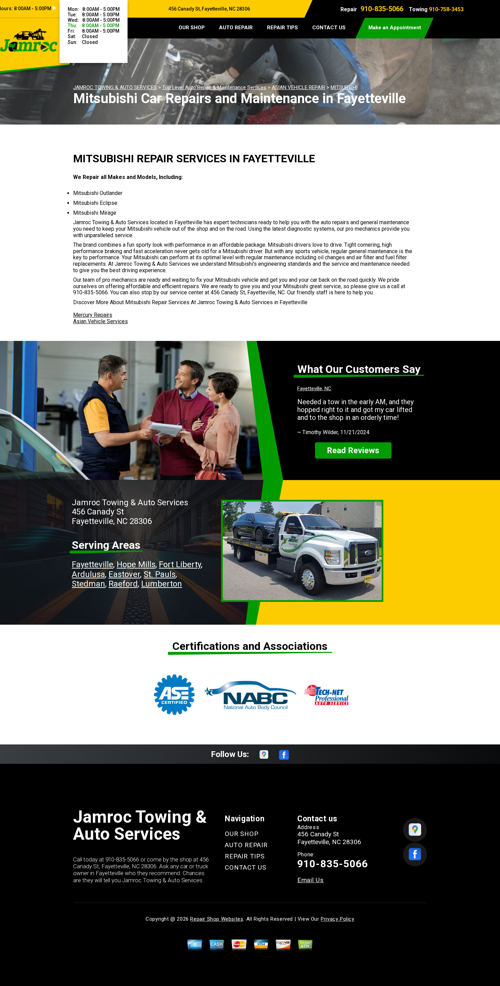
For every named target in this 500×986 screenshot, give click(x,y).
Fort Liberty (180, 564)
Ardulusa (88, 574)
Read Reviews (353, 450)
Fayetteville (92, 564)
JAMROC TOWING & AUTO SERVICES (115, 87)
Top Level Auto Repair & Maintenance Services (214, 87)
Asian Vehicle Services (100, 321)
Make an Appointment (394, 27)
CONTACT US (329, 27)
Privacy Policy (337, 919)
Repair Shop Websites (216, 919)
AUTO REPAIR (236, 27)
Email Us (310, 880)
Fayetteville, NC (314, 388)
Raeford (123, 584)
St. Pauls (160, 574)
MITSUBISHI (344, 87)
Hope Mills (136, 564)
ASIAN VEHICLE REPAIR (298, 87)
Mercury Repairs (92, 315)
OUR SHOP (192, 27)
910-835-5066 (382, 9)
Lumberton (161, 584)
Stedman (88, 584)
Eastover (124, 574)
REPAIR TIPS (282, 27)
